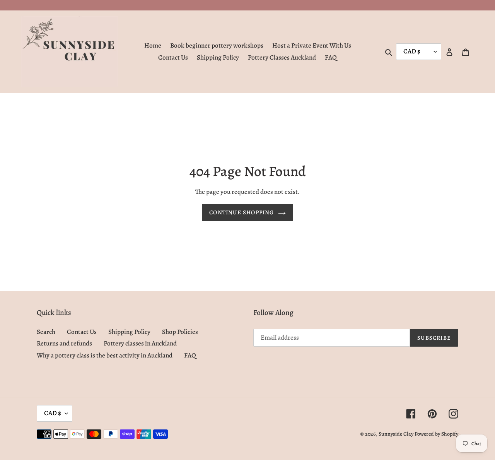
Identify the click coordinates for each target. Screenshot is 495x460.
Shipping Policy (129, 331)
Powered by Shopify (436, 434)
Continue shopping (241, 212)
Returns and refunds (64, 343)
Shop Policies (180, 331)
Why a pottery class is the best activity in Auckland (104, 355)
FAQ (190, 355)
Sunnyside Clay (396, 434)
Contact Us (82, 331)
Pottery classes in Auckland (140, 343)
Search (46, 331)
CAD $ (52, 413)
